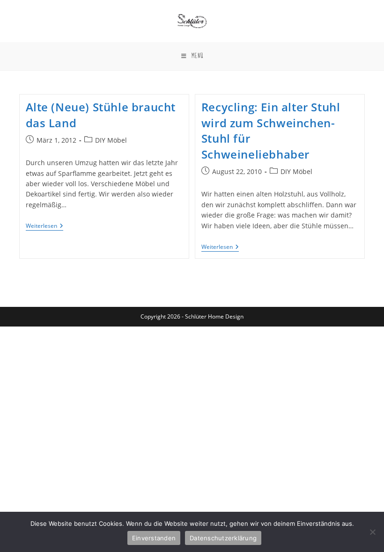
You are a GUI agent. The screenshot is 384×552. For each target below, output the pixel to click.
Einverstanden (154, 538)
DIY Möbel (111, 140)
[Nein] (372, 532)
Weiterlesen (44, 227)
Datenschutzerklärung (223, 538)
